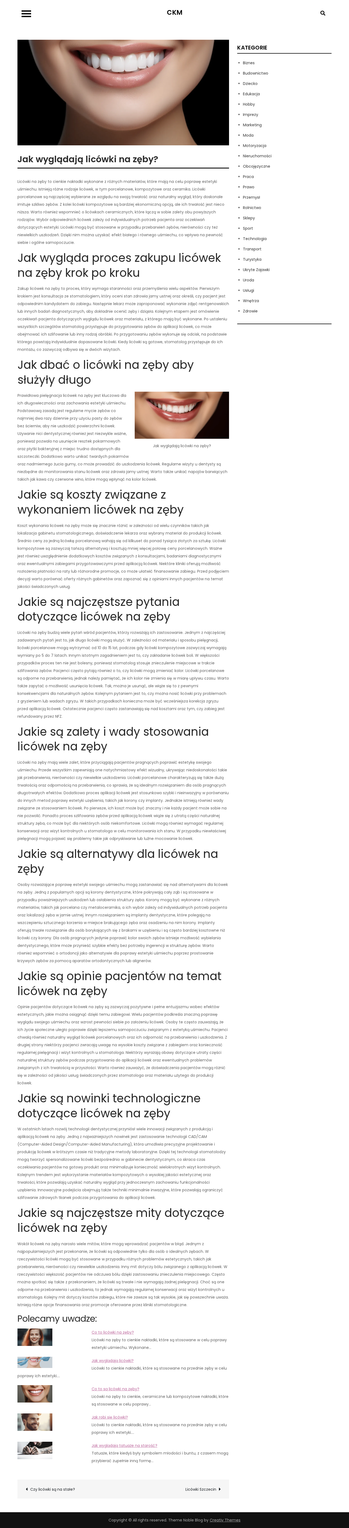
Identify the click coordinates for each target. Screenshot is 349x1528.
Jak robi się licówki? (110, 1417)
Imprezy (250, 114)
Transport (252, 249)
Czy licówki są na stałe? (52, 1489)
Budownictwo (255, 73)
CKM (174, 12)
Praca (248, 176)
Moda (248, 135)
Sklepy (249, 218)
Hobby (249, 104)
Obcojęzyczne (256, 166)
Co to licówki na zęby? (113, 1332)
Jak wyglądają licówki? (113, 1360)
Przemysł (251, 197)
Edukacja (251, 94)
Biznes (249, 63)
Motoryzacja (254, 145)
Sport (248, 228)
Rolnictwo (252, 207)
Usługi (248, 290)
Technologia (255, 238)
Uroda (248, 280)
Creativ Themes (225, 1520)
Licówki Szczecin (200, 1489)
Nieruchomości (257, 156)
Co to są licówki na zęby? (115, 1389)
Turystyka (252, 259)
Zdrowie (250, 311)
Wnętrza (251, 300)
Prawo (248, 187)
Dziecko (250, 83)
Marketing (252, 125)
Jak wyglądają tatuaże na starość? (124, 1445)
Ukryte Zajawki (256, 269)
